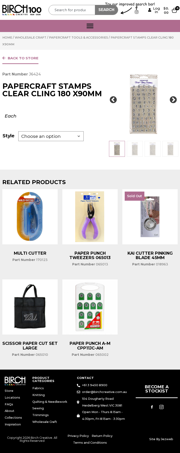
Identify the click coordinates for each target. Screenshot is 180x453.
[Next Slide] (173, 100)
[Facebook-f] (137, 8)
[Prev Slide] (113, 100)
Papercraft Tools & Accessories (78, 37)
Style (9, 136)
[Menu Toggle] (90, 26)
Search (106, 9)
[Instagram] (137, 12)
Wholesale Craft (30, 37)
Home (7, 37)
